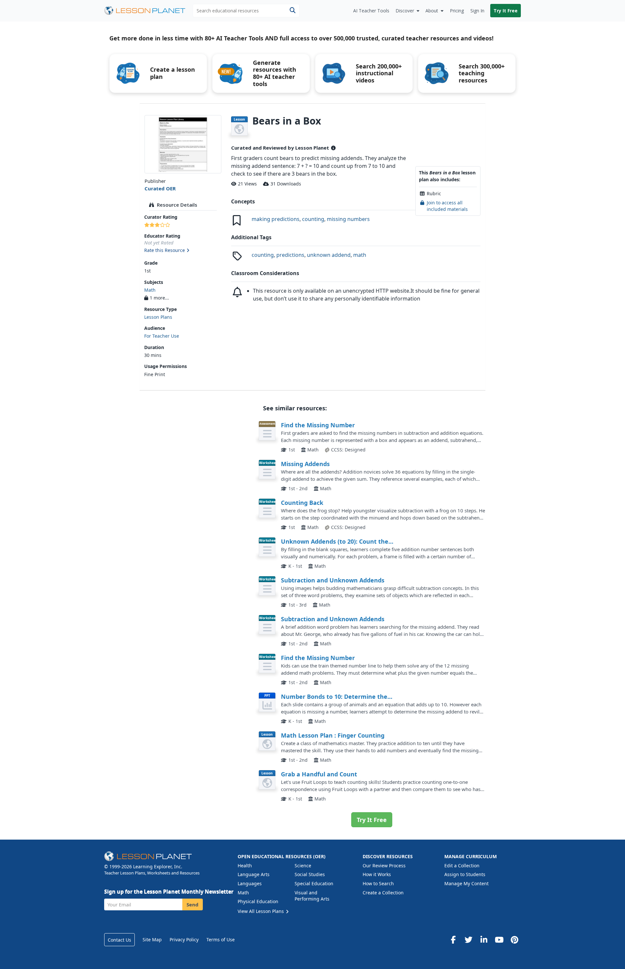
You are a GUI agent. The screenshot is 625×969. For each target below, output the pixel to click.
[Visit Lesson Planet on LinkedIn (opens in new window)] (483, 939)
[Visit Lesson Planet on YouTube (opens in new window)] (499, 939)
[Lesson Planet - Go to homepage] (148, 10)
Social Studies (310, 874)
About (431, 10)
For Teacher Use (161, 336)
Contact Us (119, 940)
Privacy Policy (184, 939)
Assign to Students (464, 874)
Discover (405, 10)
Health (245, 865)
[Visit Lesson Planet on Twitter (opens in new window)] (468, 939)
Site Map (152, 939)
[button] (182, 250)
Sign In (477, 10)
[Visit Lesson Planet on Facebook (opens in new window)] (453, 939)
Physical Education (258, 901)
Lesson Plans (158, 317)
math (359, 254)
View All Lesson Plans (261, 911)
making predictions (275, 219)
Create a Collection (383, 892)
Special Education (314, 883)
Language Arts (254, 874)
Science (303, 865)
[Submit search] (292, 10)
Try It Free (505, 10)
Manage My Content (466, 883)
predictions (290, 254)
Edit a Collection (461, 865)
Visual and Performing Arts (312, 895)
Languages (250, 883)
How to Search (378, 883)
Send (193, 904)
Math (150, 290)
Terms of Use (220, 939)
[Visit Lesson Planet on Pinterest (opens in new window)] (514, 939)
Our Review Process (384, 865)
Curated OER (160, 188)
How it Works (377, 874)
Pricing (457, 10)
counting (313, 219)
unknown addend (329, 254)
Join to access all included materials (447, 205)
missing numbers (348, 219)
